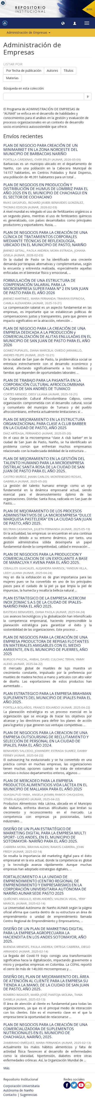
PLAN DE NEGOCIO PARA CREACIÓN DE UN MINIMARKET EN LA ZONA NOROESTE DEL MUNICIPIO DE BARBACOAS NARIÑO (40, 149)
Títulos (68, 70)
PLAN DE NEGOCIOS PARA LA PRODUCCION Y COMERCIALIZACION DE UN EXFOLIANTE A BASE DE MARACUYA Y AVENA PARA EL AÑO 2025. (45, 558)
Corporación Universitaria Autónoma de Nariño (21, 1088)
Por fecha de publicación (23, 70)
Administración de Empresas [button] (27, 32)
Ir (88, 96)
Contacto (10, 1095)
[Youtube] (81, 1084)
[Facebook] (66, 1084)
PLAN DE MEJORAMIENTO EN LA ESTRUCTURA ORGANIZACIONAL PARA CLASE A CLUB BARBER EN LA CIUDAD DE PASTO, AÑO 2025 (44, 423)
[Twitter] (74, 1084)
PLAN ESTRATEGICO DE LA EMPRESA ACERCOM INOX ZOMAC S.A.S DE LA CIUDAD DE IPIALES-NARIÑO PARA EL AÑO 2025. (44, 602)
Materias (12, 78)
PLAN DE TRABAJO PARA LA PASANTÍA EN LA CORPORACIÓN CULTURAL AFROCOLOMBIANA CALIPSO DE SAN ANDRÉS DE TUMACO (43, 384)
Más (6, 1068)
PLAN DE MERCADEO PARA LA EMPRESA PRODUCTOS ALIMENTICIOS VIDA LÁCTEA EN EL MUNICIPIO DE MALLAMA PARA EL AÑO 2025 (45, 784)
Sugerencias (28, 1095)
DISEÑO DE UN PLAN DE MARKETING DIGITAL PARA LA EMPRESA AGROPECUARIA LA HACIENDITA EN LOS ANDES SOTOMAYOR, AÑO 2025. (44, 934)
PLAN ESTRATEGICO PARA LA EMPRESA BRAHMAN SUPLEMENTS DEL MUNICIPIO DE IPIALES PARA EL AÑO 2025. (47, 697)
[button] (63, 23)
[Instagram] (88, 1084)
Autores (52, 70)
